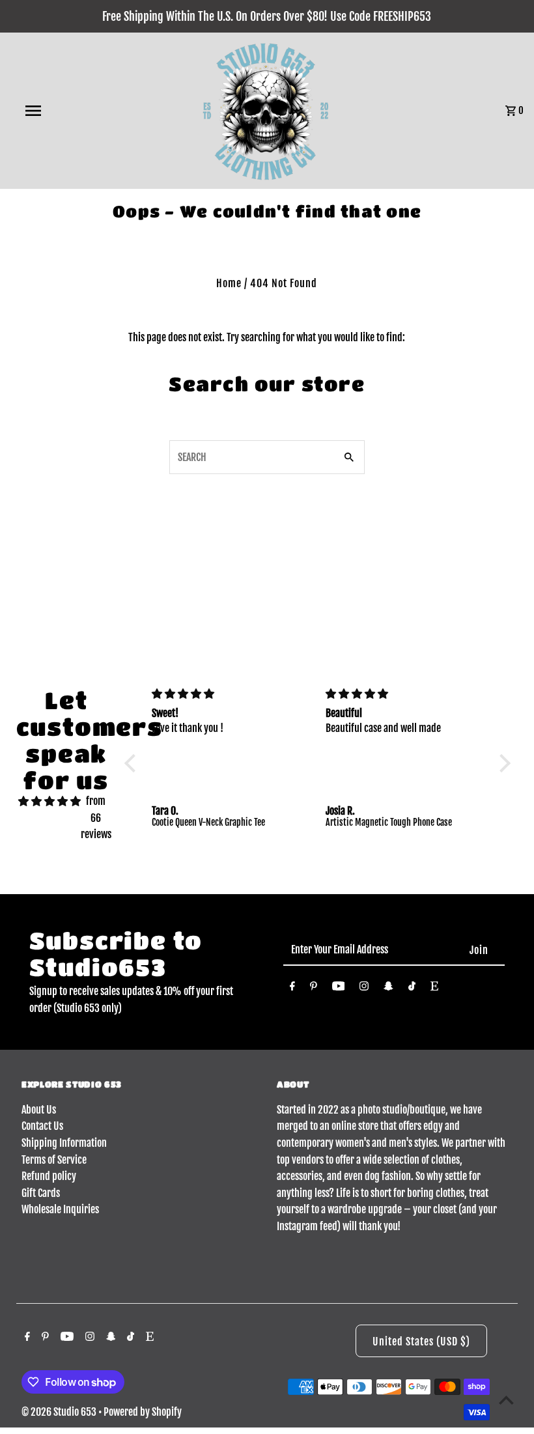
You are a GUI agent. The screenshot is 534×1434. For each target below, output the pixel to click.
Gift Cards (40, 1193)
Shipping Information (64, 1142)
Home (229, 283)
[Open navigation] (60, 110)
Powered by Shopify (143, 1411)
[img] (49, 801)
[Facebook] (292, 988)
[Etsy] (434, 988)
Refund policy (48, 1176)
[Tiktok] (411, 988)
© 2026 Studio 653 (59, 1411)
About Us (38, 1109)
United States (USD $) (421, 1341)
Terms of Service (54, 1159)
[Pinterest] (313, 988)
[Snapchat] (388, 988)
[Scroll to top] (506, 1399)
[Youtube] (338, 988)
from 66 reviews (96, 817)
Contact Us (42, 1125)
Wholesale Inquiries (60, 1209)
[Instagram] (364, 988)
